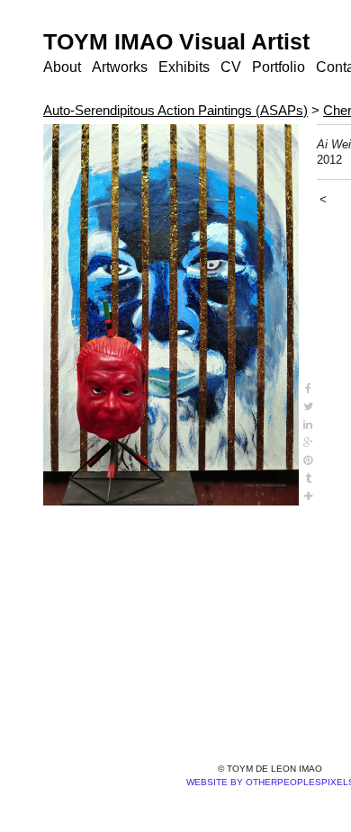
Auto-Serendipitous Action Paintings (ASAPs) (175, 110)
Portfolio (274, 67)
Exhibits (183, 67)
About (62, 67)
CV (227, 67)
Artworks (120, 67)
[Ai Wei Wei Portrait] (171, 315)
